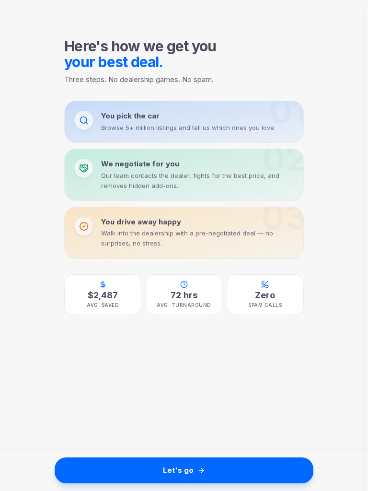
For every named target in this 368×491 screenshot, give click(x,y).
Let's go (178, 470)
